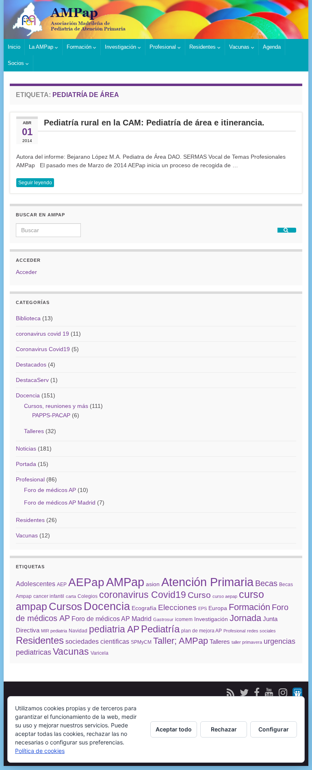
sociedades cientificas (97, 641)
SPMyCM (141, 642)
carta (71, 596)
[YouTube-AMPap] (269, 691)
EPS (202, 608)
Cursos (65, 606)
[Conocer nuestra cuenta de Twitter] (244, 691)
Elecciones (177, 607)
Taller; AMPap (180, 641)
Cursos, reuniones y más (56, 406)
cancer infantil (48, 596)
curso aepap (224, 596)
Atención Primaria (207, 582)
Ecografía (144, 608)
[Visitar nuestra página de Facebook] (257, 691)
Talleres (34, 431)
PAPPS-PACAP (51, 415)
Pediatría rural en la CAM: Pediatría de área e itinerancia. (154, 123)
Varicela (99, 653)
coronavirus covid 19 (42, 333)
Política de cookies (40, 750)
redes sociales (261, 630)
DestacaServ (32, 380)
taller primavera (247, 642)
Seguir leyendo (35, 182)
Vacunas (240, 47)
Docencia (28, 395)
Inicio (14, 47)
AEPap (86, 582)
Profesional (164, 47)
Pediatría (160, 628)
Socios (17, 63)
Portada (26, 464)
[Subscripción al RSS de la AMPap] (230, 691)
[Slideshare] (297, 691)
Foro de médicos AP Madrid (59, 502)
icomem (184, 619)
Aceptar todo (174, 729)
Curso (199, 595)
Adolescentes (35, 583)
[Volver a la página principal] (156, 19)
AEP (62, 584)
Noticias (26, 448)
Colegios (88, 596)
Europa (217, 608)
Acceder (26, 272)
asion (153, 584)
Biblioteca (28, 318)
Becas (266, 583)
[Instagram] (283, 691)
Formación (80, 47)
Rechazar (224, 729)
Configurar (273, 729)
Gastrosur (163, 619)
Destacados (31, 364)
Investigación (121, 47)
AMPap (125, 582)
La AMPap (42, 47)
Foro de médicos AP (50, 490)
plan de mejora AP (201, 631)
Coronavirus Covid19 (43, 349)
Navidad (78, 631)
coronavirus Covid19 (142, 594)
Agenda (272, 47)
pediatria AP (114, 629)
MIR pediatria (54, 630)
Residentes (203, 47)
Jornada (245, 618)
